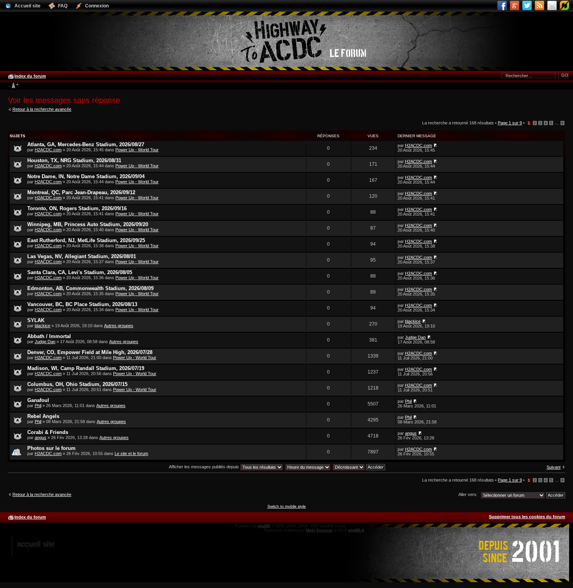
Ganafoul (38, 400)
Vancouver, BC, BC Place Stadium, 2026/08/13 (82, 304)
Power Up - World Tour (137, 149)
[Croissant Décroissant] (359, 466)
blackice (42, 325)
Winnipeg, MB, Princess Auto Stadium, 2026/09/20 (87, 224)
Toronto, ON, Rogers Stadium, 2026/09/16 (77, 208)
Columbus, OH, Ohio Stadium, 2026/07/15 (77, 384)
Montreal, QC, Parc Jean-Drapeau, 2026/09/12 (81, 192)
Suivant (553, 467)
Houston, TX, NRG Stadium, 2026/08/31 (74, 160)
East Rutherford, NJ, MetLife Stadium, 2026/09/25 (86, 240)
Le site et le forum (131, 453)
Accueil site (36, 544)
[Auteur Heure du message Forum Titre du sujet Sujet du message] (308, 466)
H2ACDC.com (48, 149)
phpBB (264, 526)
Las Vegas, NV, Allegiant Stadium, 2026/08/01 (81, 256)
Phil (38, 405)
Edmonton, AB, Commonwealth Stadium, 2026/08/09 (90, 288)
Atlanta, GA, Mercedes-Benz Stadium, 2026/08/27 (85, 144)
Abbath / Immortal (49, 336)
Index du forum (30, 76)
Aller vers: (468, 494)
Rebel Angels (43, 416)
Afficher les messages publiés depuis (204, 466)
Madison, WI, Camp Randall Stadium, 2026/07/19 (85, 368)
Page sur (510, 122)
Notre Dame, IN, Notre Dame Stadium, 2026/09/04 (86, 176)
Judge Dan (45, 341)
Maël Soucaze (319, 530)
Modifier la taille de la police (13, 85)
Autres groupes (118, 325)
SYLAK (35, 320)
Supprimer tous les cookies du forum (527, 516)
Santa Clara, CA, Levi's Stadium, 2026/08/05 (79, 272)
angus (40, 437)
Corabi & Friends (47, 432)
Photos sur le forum (51, 448)
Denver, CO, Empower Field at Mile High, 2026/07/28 (89, 352)
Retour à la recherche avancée (41, 109)
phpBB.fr (356, 530)
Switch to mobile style (286, 506)
